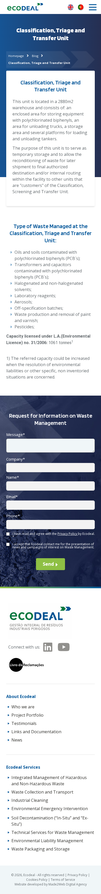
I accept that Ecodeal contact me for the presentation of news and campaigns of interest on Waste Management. (53, 545)
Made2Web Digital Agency (67, 884)
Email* (12, 496)
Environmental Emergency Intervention (49, 808)
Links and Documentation (36, 732)
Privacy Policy (67, 534)
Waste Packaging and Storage (40, 849)
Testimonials (24, 723)
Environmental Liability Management (47, 841)
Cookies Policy (37, 879)
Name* (12, 477)
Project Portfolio (27, 715)
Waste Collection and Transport (42, 792)
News (16, 740)
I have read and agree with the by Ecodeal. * (53, 535)
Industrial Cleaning (29, 800)
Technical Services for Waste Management (52, 832)
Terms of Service (63, 879)
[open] (93, 7)
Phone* (13, 515)
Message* (15, 434)
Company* (15, 459)
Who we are (22, 707)
